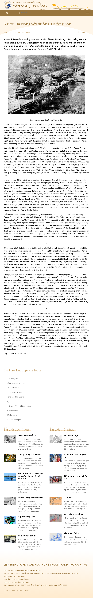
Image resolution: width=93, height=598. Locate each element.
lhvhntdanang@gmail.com (18, 579)
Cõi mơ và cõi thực (14, 392)
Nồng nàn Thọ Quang (15, 397)
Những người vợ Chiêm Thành (19, 406)
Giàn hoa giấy (12, 379)
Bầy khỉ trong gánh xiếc (16, 383)
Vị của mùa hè (12, 411)
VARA (27, 590)
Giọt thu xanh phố (14, 420)
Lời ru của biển (13, 388)
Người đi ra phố (13, 401)
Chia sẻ (84, 32)
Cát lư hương (12, 415)
